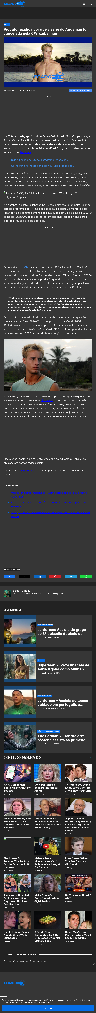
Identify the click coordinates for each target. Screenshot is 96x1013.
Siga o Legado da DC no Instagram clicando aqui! (40, 159)
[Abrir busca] (90, 3)
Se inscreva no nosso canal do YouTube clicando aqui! (43, 165)
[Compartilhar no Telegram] (70, 576)
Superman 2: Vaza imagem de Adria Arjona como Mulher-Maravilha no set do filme (63, 669)
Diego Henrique (21, 591)
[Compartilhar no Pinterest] (55, 576)
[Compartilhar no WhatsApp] (86, 576)
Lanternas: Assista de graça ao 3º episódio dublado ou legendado (62, 634)
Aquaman (25, 152)
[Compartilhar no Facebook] (9, 576)
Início (6, 24)
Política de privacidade (41, 1002)
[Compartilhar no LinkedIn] (40, 576)
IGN (26, 267)
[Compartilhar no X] (24, 576)
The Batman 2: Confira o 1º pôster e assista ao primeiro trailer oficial (62, 740)
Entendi (48, 1008)
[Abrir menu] (84, 3)
